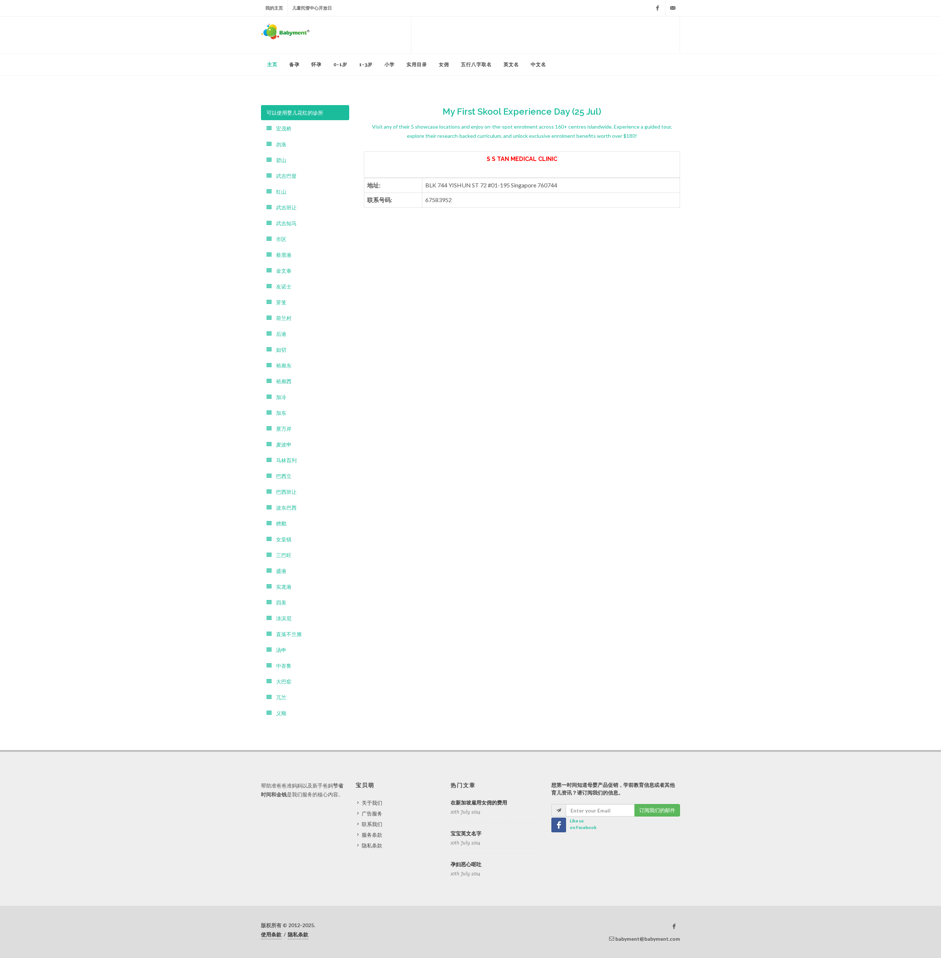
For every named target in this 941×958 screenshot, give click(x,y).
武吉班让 (284, 207)
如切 (279, 350)
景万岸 (281, 429)
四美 (279, 602)
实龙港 (281, 587)
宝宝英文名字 (466, 833)
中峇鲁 (281, 666)
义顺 (279, 713)
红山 (279, 192)
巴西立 (281, 476)
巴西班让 (284, 492)
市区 (279, 239)
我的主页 (274, 8)
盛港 (279, 571)
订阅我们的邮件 (657, 810)
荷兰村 (281, 318)
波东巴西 (284, 508)
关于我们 (372, 803)
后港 (279, 334)
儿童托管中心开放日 (312, 8)
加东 (279, 413)
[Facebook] (657, 8)
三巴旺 (281, 555)
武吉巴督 (284, 176)
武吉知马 (284, 223)
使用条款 (271, 934)
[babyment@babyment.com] (672, 8)
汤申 (279, 650)
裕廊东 (281, 365)
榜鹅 (279, 523)
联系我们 (372, 824)
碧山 (279, 160)
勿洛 (279, 144)
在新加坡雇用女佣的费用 (479, 802)
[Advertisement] (545, 34)
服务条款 (372, 835)
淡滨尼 (281, 618)
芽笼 (279, 302)
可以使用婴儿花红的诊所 (294, 113)
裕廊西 (281, 381)
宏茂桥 (281, 128)
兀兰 (279, 697)
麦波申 (281, 444)
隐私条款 (372, 845)
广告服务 (372, 813)
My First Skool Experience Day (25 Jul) (522, 111)
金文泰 (281, 271)
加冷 (279, 397)
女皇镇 (281, 539)
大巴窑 (281, 681)
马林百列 (284, 460)
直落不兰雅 (287, 634)
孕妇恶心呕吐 (466, 864)
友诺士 (281, 286)
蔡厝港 (281, 255)
